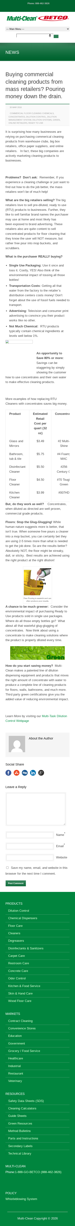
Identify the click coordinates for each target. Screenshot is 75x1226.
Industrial (14, 1066)
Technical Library (19, 1153)
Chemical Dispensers (22, 918)
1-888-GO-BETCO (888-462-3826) (38, 1172)
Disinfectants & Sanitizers (26, 948)
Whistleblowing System (21, 1199)
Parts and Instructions (23, 1138)
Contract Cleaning (20, 1021)
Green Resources (20, 1123)
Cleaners (14, 933)
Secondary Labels (20, 1146)
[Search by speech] (50, 35)
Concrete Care (18, 971)
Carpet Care (16, 956)
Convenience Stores (22, 1028)
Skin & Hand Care (20, 993)
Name (60, 835)
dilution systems (42, 120)
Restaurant (15, 1073)
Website (61, 857)
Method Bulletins (19, 1131)
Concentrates (17, 117)
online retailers (18, 123)
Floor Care (15, 926)
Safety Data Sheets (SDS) (26, 1101)
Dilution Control (36, 117)
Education (15, 1036)
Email (60, 846)
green (56, 120)
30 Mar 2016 (16, 107)
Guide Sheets (17, 1116)
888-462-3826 (42, 3)
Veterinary (15, 1081)
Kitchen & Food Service (24, 986)
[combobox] (35, 35)
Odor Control (17, 978)
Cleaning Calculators (22, 1108)
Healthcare (15, 1058)
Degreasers (16, 940)
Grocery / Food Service (24, 1051)
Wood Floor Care (19, 1001)
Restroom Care (18, 963)
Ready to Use (35, 123)
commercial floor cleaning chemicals (32, 113)
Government (16, 1043)
